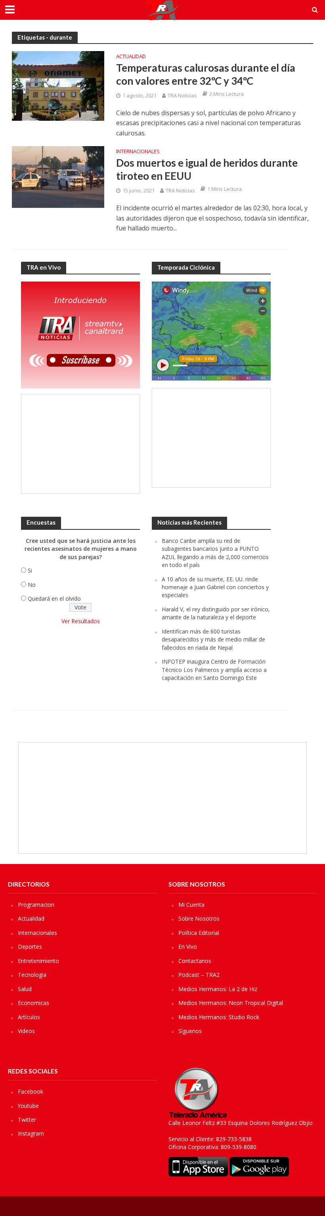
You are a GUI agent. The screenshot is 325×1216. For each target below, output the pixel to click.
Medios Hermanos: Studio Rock (218, 1017)
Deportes (30, 946)
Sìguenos (190, 1031)
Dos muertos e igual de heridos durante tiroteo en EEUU (207, 169)
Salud (25, 989)
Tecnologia (32, 974)
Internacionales (138, 152)
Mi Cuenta (191, 904)
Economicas (33, 1003)
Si (30, 570)
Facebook (30, 1091)
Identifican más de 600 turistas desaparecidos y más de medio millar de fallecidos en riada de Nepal (213, 639)
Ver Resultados (80, 621)
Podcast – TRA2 (199, 974)
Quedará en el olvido (54, 598)
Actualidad (131, 57)
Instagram (31, 1133)
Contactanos (194, 961)
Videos (26, 1031)
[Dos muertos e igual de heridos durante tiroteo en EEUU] (58, 176)
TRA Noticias (182, 95)
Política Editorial (198, 932)
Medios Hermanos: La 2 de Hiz (217, 989)
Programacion (36, 904)
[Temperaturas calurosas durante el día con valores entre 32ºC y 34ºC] (58, 85)
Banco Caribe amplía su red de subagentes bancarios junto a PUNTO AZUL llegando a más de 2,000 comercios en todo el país (215, 553)
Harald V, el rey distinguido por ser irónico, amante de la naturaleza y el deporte (216, 613)
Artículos (29, 1017)
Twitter (27, 1119)
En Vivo (187, 946)
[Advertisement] (80, 443)
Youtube (28, 1105)
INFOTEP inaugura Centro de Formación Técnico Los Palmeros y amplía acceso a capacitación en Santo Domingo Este (214, 669)
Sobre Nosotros (199, 918)
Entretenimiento (38, 961)
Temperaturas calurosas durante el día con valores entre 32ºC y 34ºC (205, 74)
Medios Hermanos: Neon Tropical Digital (230, 1003)
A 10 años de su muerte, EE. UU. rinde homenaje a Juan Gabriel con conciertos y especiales (215, 587)
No (32, 584)
